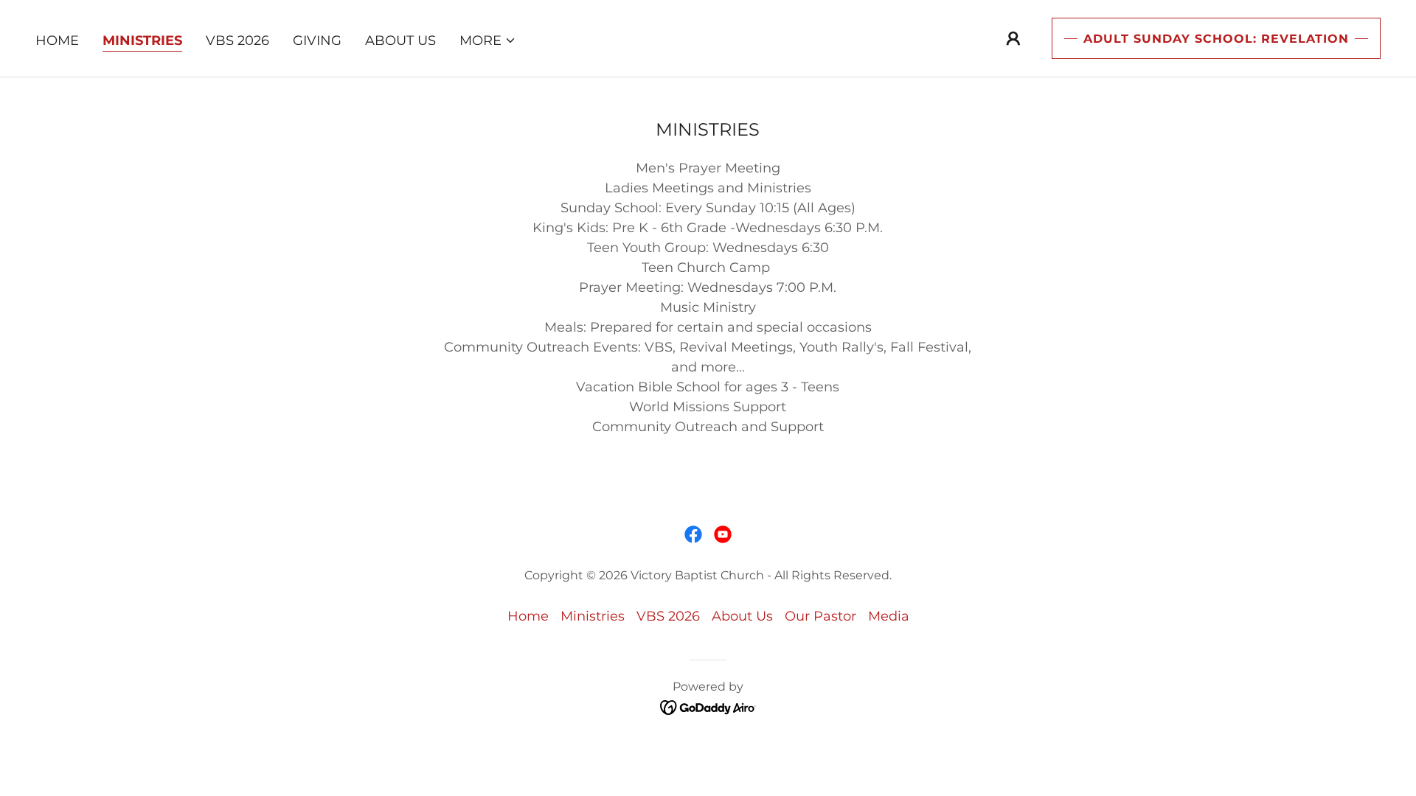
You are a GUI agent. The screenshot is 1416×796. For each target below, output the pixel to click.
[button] (487, 40)
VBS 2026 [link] (237, 40)
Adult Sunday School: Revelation (1216, 39)
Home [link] (57, 40)
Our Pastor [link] (820, 616)
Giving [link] (317, 40)
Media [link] (888, 616)
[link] (693, 534)
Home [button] (528, 616)
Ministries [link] (142, 40)
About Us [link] (400, 40)
